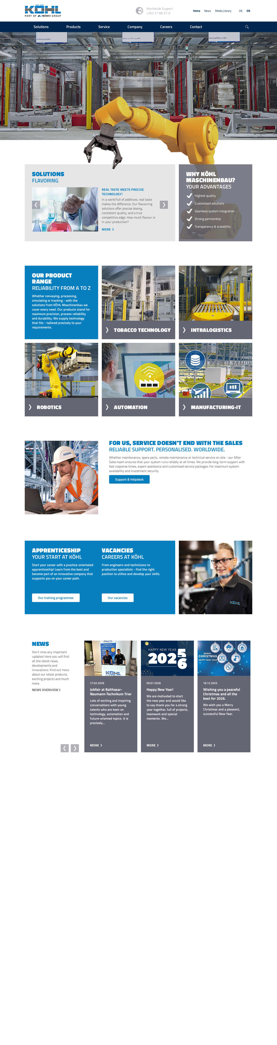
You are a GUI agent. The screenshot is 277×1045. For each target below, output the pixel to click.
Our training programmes (56, 602)
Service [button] (104, 26)
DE (241, 11)
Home (196, 11)
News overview (45, 694)
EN (248, 11)
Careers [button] (166, 26)
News (207, 11)
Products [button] (73, 26)
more (107, 234)
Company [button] (135, 26)
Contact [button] (196, 26)
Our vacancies (118, 602)
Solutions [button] (41, 26)
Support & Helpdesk (129, 483)
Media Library (223, 11)
